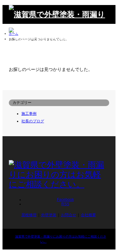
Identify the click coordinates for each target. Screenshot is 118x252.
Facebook (65, 199)
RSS (65, 204)
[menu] (106, 55)
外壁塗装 (48, 215)
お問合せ (68, 215)
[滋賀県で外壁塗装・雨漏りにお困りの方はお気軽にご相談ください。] (59, 56)
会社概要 (88, 215)
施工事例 (29, 113)
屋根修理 (29, 215)
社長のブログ (32, 121)
